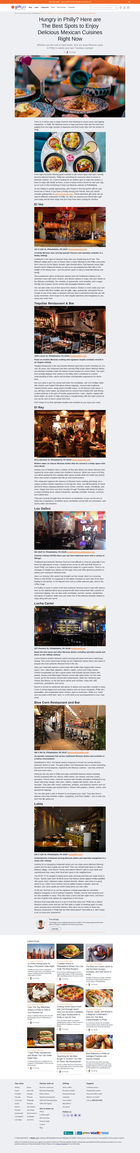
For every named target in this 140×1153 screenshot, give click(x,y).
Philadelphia (36, 13)
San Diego (30, 1110)
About (42, 1111)
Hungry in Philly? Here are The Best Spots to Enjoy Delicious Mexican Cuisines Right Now (68, 13)
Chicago (17, 1097)
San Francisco (32, 1113)
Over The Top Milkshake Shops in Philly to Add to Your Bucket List (39, 1010)
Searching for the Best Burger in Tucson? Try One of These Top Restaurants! (69, 1059)
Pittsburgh (30, 1100)
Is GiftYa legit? (44, 1115)
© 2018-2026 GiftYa (21, 1138)
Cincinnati (18, 1100)
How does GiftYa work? (94, 1094)
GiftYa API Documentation (48, 1100)
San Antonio (31, 1107)
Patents (121, 1138)
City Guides (27, 13)
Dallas (17, 1103)
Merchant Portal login (47, 1090)
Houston (17, 1110)
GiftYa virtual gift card (64, 194)
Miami (29, 1087)
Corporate (71, 7)
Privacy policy (113, 1138)
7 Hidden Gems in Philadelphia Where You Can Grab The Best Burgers (70, 966)
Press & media (45, 1121)
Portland (30, 1103)
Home (16, 13)
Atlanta (17, 1087)
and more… (31, 1120)
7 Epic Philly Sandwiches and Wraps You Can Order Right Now (40, 1055)
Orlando (29, 1094)
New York (30, 1090)
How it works (61, 7)
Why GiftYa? (67, 1103)
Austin (17, 1090)
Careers (42, 1124)
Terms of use (81, 1138)
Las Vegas (18, 1120)
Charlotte (18, 1094)
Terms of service (92, 1138)
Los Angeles (19, 1116)
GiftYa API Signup (46, 1103)
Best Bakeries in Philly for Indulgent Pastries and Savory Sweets (98, 1056)
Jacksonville (19, 1113)
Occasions (66, 1107)
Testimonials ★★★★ (93, 1090)
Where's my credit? (92, 1097)
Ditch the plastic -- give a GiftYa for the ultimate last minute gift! (70, 2)
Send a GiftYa (67, 1087)
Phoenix (30, 1097)
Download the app (69, 1094)
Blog (30, 7)
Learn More (54, 929)
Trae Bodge (72, 52)
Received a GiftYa (69, 1090)
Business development (47, 1097)
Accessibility (103, 1138)
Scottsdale (30, 1116)
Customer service (92, 1087)
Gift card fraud (44, 1118)
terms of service (61, 1144)
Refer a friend (44, 1094)
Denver (17, 1107)
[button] (36, 7)
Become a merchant (46, 1087)
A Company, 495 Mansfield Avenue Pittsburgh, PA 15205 (52, 1138)
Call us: (94, 1100)
